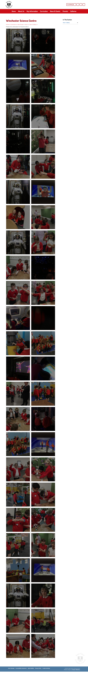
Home (7, 24)
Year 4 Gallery (33, 24)
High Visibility (31, 668)
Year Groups (20, 24)
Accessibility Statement (21, 668)
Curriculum (13, 24)
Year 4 (26, 24)
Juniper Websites (76, 669)
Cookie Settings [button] (46, 668)
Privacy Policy (38, 668)
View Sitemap (11, 668)
